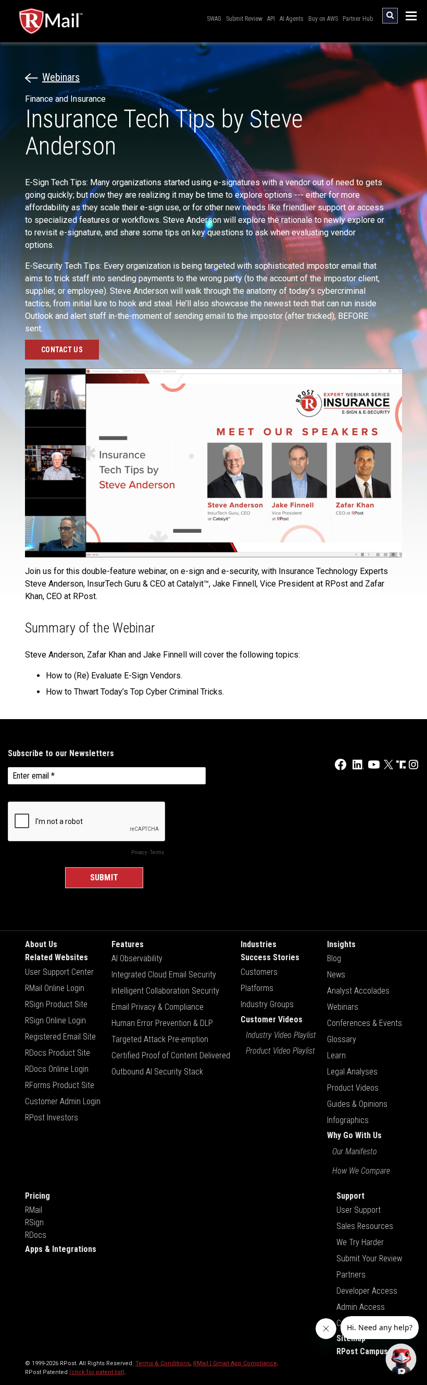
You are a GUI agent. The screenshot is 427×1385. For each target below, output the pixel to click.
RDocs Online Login (57, 1069)
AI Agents (292, 18)
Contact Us (62, 349)
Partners (351, 1275)
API (271, 18)
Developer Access (366, 1291)
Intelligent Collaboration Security (165, 991)
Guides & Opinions (357, 1104)
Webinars (61, 77)
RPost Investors (51, 1118)
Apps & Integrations (60, 1249)
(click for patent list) (96, 1372)
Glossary (341, 1039)
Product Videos (353, 1088)
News (336, 975)
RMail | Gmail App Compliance (235, 1363)
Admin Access (360, 1307)
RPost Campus (362, 1351)
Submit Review (244, 18)
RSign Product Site (56, 1004)
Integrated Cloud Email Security (163, 975)
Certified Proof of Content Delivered (170, 1055)
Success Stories (270, 957)
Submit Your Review (369, 1258)
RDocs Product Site (57, 1053)
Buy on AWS (323, 18)
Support (350, 1196)
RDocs (35, 1235)
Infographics (348, 1120)
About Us (41, 944)
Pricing (37, 1196)
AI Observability (136, 958)
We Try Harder (360, 1242)
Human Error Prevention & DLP (162, 1023)
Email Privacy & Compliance (157, 1007)
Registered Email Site (60, 1037)
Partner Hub (358, 18)
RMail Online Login (54, 988)
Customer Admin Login (63, 1101)
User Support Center (59, 972)
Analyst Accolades (358, 991)
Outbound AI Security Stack (157, 1072)
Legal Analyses (352, 1072)
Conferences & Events (364, 1023)
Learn (336, 1055)
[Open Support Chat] (401, 1359)
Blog (334, 958)
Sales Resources (364, 1226)
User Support (358, 1210)
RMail (33, 1210)
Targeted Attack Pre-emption (159, 1039)
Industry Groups (267, 1004)
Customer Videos (272, 1019)
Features (127, 944)
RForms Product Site (59, 1085)
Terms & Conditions (162, 1363)
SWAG (214, 18)
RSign (34, 1222)
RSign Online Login (55, 1020)
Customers (259, 972)
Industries (259, 944)
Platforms (257, 988)
